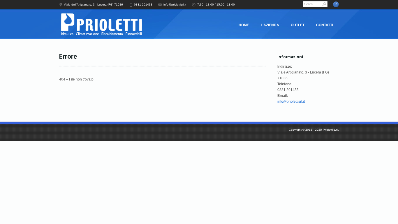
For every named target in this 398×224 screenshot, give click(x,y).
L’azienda (270, 25)
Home (244, 25)
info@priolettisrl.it (291, 101)
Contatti (324, 25)
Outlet (297, 25)
